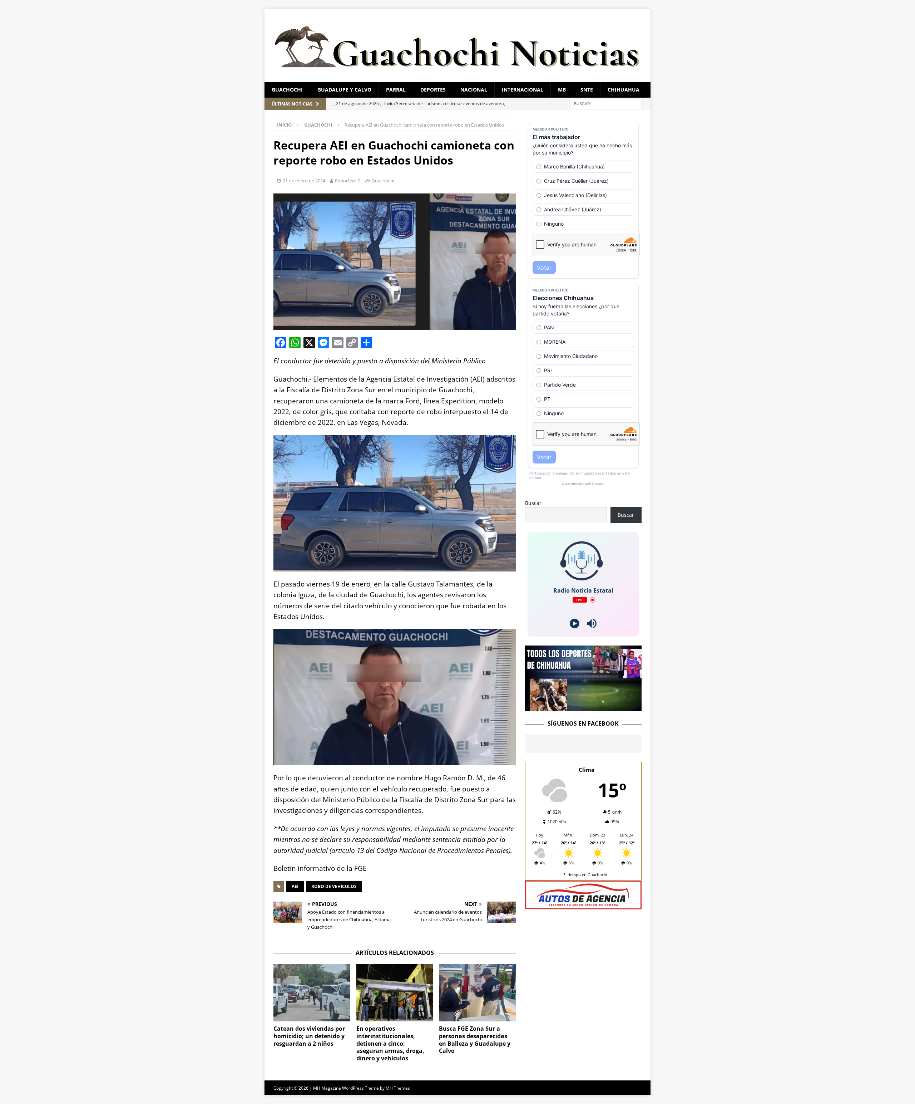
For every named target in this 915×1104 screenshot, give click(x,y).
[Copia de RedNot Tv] (583, 706)
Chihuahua (623, 89)
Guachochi (287, 89)
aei (295, 886)
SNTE (586, 89)
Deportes (433, 89)
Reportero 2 (347, 180)
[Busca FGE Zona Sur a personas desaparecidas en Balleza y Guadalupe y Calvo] (477, 992)
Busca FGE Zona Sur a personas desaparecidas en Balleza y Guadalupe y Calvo (474, 1040)
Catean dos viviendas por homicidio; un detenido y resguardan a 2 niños (309, 1036)
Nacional (473, 89)
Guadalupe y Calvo (344, 89)
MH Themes (398, 1088)
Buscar (533, 503)
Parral (396, 89)
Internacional (522, 89)
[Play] (574, 623)
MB (562, 89)
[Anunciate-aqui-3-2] (583, 905)
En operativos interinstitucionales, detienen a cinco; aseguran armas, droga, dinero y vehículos (390, 1043)
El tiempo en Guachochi (585, 874)
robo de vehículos (334, 886)
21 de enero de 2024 (304, 180)
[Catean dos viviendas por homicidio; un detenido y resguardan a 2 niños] (311, 992)
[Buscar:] (606, 103)
